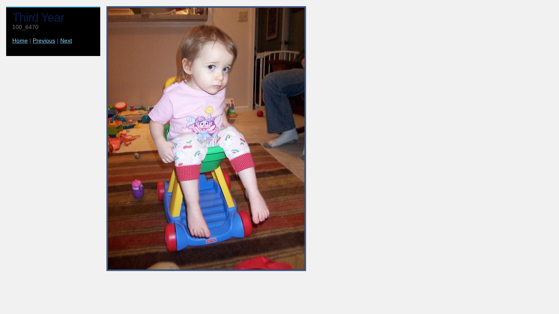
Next (66, 41)
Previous (44, 41)
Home (20, 41)
